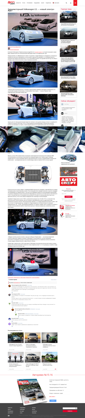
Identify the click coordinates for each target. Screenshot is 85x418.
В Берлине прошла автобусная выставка (47, 364)
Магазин (56, 3)
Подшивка (37, 3)
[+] (12, 292)
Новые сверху (53, 279)
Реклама (34, 412)
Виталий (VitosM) (15, 318)
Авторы (34, 407)
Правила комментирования (48, 416)
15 (56, 361)
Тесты (23, 3)
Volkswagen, (11, 277)
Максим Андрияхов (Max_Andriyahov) (19, 285)
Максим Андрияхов (29, 313)
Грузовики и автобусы (46, 361)
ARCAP (42, 3)
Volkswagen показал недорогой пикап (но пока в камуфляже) (49, 346)
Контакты (34, 411)
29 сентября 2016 (16, 47)
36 (39, 361)
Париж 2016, (29, 277)
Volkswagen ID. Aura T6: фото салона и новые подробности (15, 345)
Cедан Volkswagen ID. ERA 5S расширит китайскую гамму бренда (32, 365)
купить (53, 400)
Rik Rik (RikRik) (14, 323)
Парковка (22, 409)
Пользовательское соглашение (37, 416)
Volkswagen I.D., (17, 277)
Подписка (48, 3)
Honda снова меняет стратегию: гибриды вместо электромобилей (15, 365)
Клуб (21, 412)
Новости (18, 3)
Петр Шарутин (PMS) (16, 294)
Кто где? (22, 411)
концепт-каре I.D (39, 52)
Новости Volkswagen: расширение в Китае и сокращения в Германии (31, 346)
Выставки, (23, 277)
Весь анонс (52, 396)
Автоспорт (10, 412)
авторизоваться (17, 282)
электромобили (35, 277)
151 (22, 361)
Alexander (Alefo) (15, 302)
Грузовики (29, 3)
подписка (70, 411)
